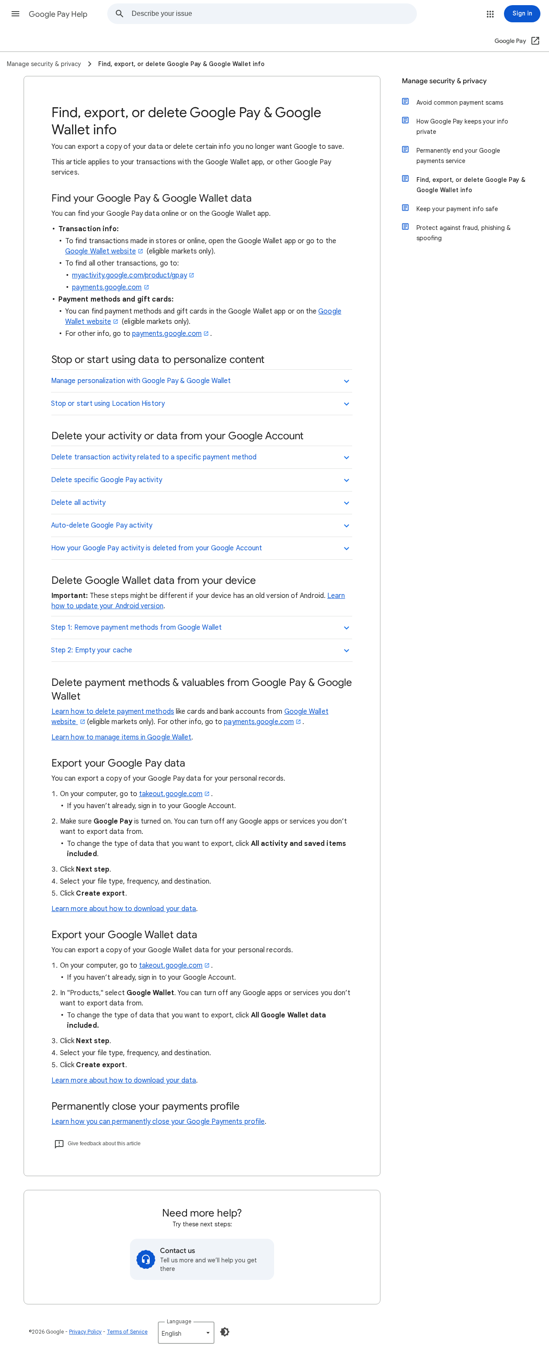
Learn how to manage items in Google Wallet (121, 737)
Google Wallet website (100, 251)
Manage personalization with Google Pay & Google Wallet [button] (141, 381)
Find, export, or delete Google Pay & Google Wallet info (470, 185)
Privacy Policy (85, 1331)
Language (179, 1321)
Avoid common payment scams (459, 102)
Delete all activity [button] (78, 502)
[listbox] (186, 1333)
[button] (15, 13)
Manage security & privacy (444, 81)
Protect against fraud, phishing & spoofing (463, 233)
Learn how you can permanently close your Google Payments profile (158, 1121)
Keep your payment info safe (457, 209)
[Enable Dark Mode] (224, 1332)
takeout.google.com (170, 794)
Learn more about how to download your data (123, 909)
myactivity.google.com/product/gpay (129, 275)
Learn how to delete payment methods (112, 711)
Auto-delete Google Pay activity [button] (101, 525)
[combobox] (274, 14)
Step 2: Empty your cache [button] (91, 650)
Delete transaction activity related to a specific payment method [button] (153, 457)
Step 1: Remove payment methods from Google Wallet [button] (136, 627)
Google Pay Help (58, 14)
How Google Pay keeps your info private (462, 127)
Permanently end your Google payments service (458, 156)
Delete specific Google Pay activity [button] (106, 480)
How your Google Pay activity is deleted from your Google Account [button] (156, 548)
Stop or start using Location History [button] (108, 403)
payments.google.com (107, 287)
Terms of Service (127, 1331)
